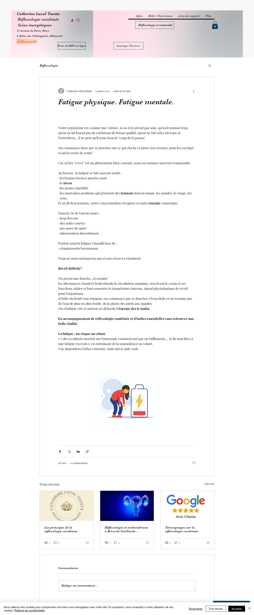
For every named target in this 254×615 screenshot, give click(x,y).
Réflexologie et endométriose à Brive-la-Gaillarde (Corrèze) (126, 529)
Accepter (237, 609)
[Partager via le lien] (87, 451)
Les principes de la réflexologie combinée (60, 529)
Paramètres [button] (195, 609)
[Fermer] (249, 608)
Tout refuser (216, 609)
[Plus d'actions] (193, 91)
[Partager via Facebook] (60, 451)
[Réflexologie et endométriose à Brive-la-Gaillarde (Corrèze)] (127, 506)
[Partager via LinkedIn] (78, 451)
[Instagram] (78, 21)
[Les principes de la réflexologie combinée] (67, 506)
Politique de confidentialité (29, 610)
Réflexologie (49, 65)
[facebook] (72, 21)
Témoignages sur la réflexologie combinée (181, 529)
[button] (215, 25)
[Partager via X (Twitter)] (69, 451)
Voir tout (209, 484)
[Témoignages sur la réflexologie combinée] (187, 506)
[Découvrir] (154, 25)
